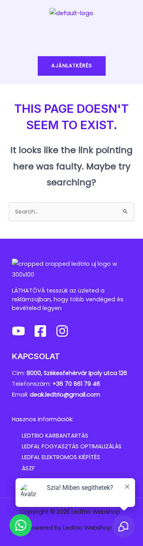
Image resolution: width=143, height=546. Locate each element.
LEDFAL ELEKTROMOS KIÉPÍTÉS (61, 457)
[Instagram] (62, 331)
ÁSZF (28, 468)
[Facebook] (40, 331)
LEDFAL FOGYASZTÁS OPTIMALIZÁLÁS (72, 446)
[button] (71, 34)
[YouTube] (18, 331)
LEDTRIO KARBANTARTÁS (55, 436)
